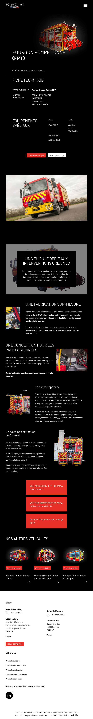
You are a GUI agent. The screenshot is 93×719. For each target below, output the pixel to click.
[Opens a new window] (9, 695)
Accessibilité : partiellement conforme (31, 715)
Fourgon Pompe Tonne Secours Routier (46, 577)
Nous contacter (57, 155)
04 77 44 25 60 (58, 614)
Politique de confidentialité (64, 712)
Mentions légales (43, 712)
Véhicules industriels (14, 670)
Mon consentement (58, 715)
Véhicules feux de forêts (16, 665)
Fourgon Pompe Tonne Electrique (74, 577)
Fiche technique (36, 155)
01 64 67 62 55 (17, 612)
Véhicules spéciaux (14, 679)
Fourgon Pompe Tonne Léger (17, 577)
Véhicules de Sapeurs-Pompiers (30, 70)
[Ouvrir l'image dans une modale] (46, 205)
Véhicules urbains (13, 661)
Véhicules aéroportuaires (16, 674)
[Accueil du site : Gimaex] (17, 5)
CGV (17, 712)
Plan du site (27, 712)
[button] (46, 487)
